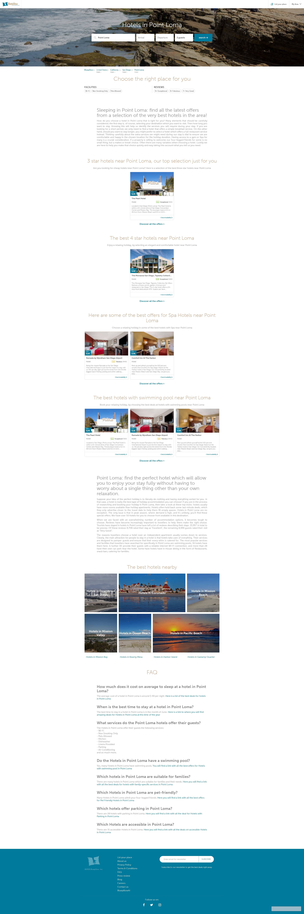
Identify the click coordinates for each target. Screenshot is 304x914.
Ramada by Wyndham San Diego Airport (104, 358)
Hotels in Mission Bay (96, 657)
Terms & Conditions (127, 868)
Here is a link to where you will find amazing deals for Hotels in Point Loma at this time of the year (150, 713)
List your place (124, 857)
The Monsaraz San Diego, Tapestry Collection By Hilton (156, 275)
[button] (144, 905)
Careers (121, 883)
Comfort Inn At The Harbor (144, 358)
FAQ (119, 872)
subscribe (206, 859)
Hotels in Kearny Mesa (131, 657)
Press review (123, 875)
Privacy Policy (124, 864)
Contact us (122, 886)
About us (121, 861)
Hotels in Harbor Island (165, 657)
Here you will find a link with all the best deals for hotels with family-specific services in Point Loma (152, 783)
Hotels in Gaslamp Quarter (201, 657)
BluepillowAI (123, 890)
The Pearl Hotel (139, 198)
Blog (119, 879)
